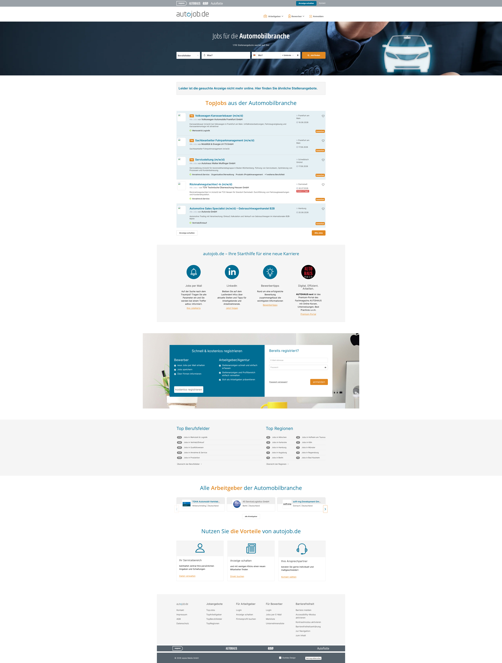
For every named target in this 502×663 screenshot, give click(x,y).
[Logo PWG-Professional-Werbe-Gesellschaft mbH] (181, 186)
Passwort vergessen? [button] (278, 382)
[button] (297, 55)
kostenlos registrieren (188, 389)
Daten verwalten (187, 576)
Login (239, 610)
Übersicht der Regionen (276, 464)
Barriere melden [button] (303, 610)
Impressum (181, 614)
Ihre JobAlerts (194, 308)
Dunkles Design (289, 658)
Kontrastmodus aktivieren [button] (308, 622)
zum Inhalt (301, 635)
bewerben (320, 131)
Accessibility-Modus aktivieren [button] (306, 616)
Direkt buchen (237, 576)
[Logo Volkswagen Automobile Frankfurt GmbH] (181, 117)
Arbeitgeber (274, 16)
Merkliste (270, 619)
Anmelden (318, 16)
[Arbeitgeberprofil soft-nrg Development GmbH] (287, 504)
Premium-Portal (308, 314)
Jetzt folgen (232, 308)
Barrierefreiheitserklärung (308, 626)
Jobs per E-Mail (274, 614)
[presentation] (325, 509)
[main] (251, 308)
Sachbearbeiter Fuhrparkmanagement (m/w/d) (224, 140)
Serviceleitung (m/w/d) (210, 159)
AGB (178, 619)
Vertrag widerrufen (313, 658)
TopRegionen (212, 623)
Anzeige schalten (306, 3)
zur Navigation (303, 631)
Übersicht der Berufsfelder (188, 464)
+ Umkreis (286, 55)
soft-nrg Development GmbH (307, 501)
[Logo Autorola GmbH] (181, 210)
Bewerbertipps (270, 305)
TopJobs (210, 610)
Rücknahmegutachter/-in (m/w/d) (211, 184)
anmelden (319, 382)
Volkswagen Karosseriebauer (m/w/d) (219, 115)
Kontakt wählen (288, 577)
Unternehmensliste (275, 623)
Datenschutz (182, 623)
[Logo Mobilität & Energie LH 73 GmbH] (181, 142)
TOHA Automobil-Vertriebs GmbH (209, 501)
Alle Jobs (193, 119)
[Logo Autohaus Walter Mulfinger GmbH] (181, 161)
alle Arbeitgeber (251, 516)
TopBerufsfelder (214, 619)
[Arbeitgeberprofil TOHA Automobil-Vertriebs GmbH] (186, 504)
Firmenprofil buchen (246, 619)
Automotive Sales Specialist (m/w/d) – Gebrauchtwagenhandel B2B (232, 208)
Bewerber (297, 16)
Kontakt (322, 3)
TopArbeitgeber (214, 614)
